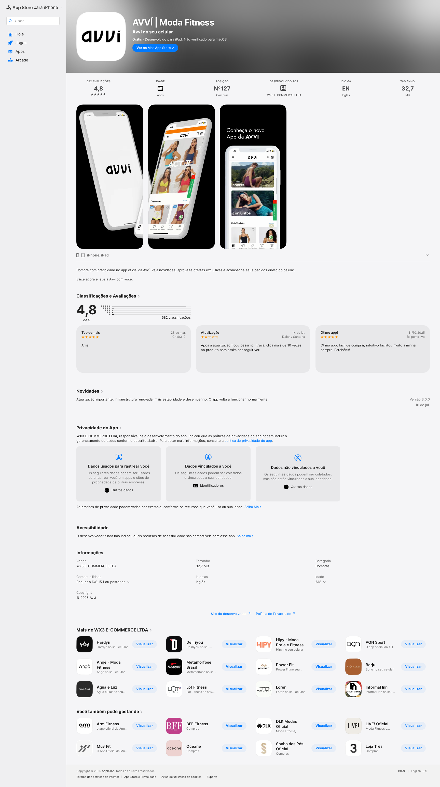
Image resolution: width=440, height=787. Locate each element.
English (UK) (419, 771)
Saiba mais (245, 536)
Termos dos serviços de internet (97, 777)
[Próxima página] (434, 349)
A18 (318, 582)
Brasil (402, 771)
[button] (33, 34)
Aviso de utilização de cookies (181, 777)
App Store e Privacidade (140, 777)
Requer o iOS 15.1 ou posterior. (101, 582)
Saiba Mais (252, 507)
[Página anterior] (71, 349)
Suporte (212, 777)
